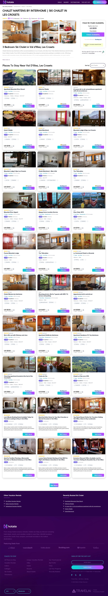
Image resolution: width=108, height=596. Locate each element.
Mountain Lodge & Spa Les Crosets (15, 171)
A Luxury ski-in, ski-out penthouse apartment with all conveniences (87, 90)
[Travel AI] (81, 591)
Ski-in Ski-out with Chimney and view (15, 335)
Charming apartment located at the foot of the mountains (18, 377)
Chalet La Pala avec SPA (81, 376)
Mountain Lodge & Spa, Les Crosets (84, 130)
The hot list (86, 2)
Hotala (76, 582)
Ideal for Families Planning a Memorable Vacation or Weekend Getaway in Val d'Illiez (17, 459)
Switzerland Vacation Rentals (13, 506)
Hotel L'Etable (8, 130)
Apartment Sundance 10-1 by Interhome (85, 335)
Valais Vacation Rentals (12, 504)
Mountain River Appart (11, 212)
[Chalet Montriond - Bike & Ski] (54, 159)
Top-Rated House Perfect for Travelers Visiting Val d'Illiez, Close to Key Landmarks (88, 418)
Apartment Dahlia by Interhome (48, 335)
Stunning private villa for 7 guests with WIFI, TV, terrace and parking (53, 295)
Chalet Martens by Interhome (13, 294)
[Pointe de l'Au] (54, 364)
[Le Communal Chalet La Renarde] (88, 241)
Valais (23, 6)
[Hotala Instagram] (80, 575)
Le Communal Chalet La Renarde (83, 253)
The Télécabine (78, 171)
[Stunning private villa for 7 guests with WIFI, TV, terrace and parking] (54, 282)
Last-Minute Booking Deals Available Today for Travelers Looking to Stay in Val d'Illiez (18, 418)
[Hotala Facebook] (71, 575)
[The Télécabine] (88, 159)
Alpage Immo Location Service (48, 212)
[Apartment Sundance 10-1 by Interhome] (88, 323)
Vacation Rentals (10, 563)
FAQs (51, 566)
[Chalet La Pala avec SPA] (88, 364)
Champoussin (48, 214)
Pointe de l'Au (43, 376)
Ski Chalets (8, 572)
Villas (28, 563)
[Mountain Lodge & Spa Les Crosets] (19, 159)
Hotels (29, 566)
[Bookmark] (5, 22)
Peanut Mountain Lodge (11, 253)
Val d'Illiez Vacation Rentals (13, 501)
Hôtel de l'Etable (44, 89)
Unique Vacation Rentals (35, 560)
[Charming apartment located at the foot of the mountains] (19, 364)
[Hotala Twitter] (76, 575)
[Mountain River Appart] (19, 200)
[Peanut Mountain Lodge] (19, 241)
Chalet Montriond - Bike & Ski (48, 171)
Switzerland (17, 6)
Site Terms (81, 579)
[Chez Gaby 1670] (88, 200)
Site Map (86, 579)
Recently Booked (54, 572)
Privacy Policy (89, 571)
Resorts (29, 569)
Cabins (6, 566)
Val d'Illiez (29, 6)
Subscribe (87, 567)
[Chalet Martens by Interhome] (19, 282)
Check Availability (93, 34)
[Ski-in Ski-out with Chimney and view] (19, 323)
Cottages (7, 569)
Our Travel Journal (55, 560)
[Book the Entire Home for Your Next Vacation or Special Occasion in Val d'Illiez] (54, 405)
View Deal (28, 106)
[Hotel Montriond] (54, 118)
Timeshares (8, 574)
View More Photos (8, 41)
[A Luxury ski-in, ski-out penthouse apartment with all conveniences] (88, 77)
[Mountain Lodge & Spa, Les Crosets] (88, 118)
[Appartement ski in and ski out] (88, 282)
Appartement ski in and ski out (82, 294)
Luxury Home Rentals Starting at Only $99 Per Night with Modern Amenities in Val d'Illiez (53, 459)
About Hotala (31, 572)
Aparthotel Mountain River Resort (14, 89)
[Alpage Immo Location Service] (54, 200)
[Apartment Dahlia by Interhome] (54, 323)
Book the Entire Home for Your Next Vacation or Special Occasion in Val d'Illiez (53, 418)
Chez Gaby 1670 (78, 212)
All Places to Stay (10, 560)
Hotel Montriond (44, 130)
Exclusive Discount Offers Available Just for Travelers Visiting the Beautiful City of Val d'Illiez (88, 459)
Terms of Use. (98, 571)
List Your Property (55, 569)
